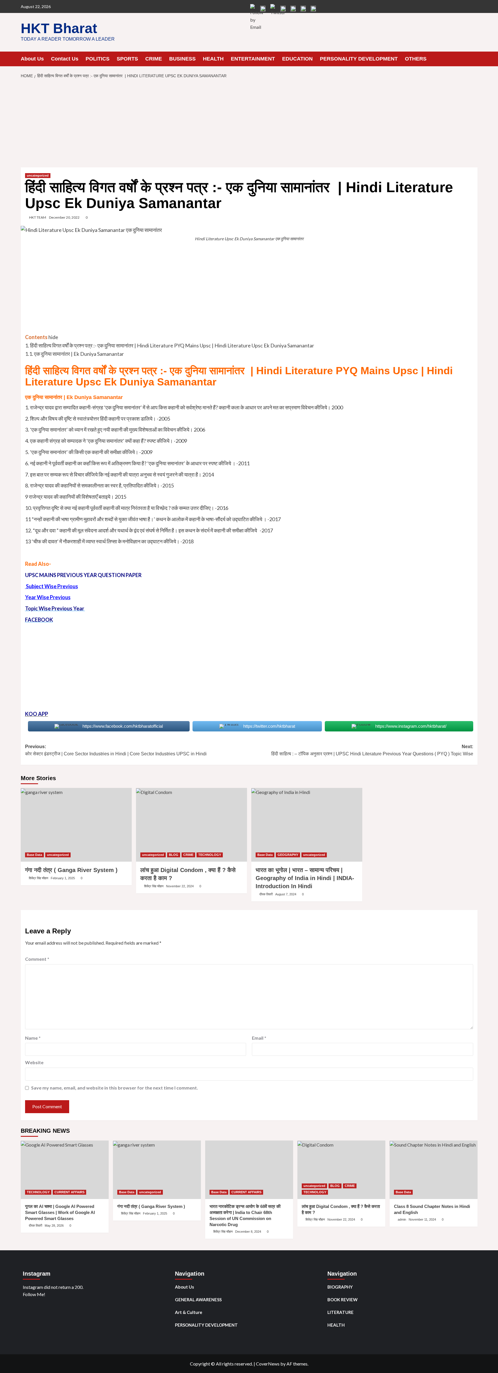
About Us (32, 59)
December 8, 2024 (248, 1231)
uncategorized (38, 175)
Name (33, 1038)
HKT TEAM (37, 217)
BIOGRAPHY (340, 1286)
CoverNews (268, 1363)
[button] (474, 59)
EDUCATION (297, 59)
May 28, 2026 (54, 1225)
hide (53, 337)
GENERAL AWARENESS (198, 1299)
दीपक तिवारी (266, 894)
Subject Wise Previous (51, 586)
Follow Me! (34, 1294)
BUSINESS (182, 59)
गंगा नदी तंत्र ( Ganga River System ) (71, 870)
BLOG (173, 854)
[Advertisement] (249, 124)
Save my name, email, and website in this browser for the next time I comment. (114, 1087)
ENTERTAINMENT (253, 59)
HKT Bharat (59, 28)
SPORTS (127, 59)
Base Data (34, 854)
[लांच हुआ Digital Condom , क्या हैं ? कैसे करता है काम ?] (191, 825)
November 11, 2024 (422, 1219)
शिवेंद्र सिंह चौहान (38, 878)
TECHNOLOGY (209, 854)
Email (259, 1038)
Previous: (116, 750)
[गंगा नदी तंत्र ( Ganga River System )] (76, 825)
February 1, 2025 (63, 878)
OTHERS (416, 59)
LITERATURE (340, 1312)
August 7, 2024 (285, 894)
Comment (37, 959)
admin (402, 1219)
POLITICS (98, 59)
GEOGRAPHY (288, 854)
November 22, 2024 (180, 886)
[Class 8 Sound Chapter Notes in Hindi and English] (434, 1170)
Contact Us (64, 59)
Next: (372, 750)
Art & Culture (188, 1312)
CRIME (153, 59)
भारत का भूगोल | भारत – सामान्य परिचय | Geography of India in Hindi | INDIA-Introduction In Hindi (305, 878)
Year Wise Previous (48, 597)
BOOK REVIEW (342, 1299)
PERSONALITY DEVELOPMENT (359, 59)
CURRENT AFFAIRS (69, 1192)
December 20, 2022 (64, 217)
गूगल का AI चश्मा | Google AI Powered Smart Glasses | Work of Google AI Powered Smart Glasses (60, 1212)
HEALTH (213, 59)
